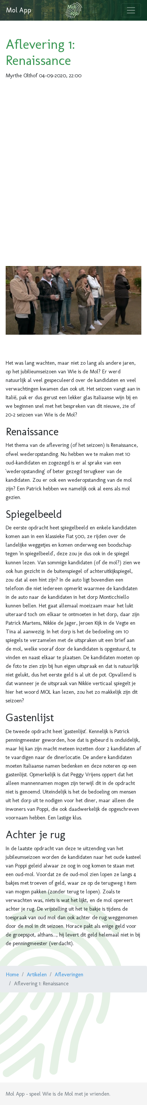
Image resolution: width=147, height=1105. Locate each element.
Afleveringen (69, 974)
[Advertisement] (73, 171)
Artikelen (37, 974)
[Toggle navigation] (131, 10)
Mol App (18, 10)
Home (12, 974)
